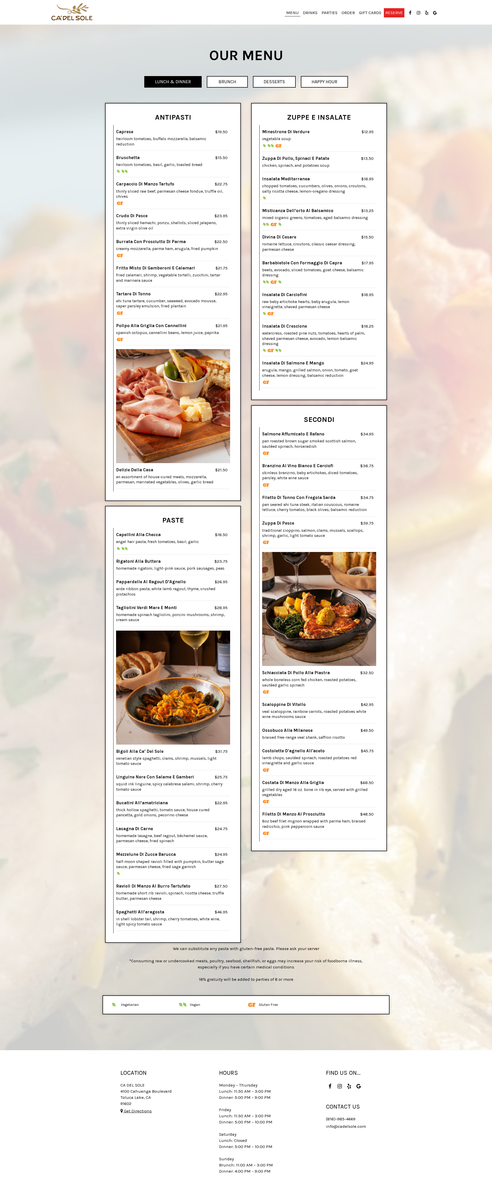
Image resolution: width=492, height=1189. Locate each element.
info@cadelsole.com (346, 1126)
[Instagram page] (418, 13)
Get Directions (137, 1111)
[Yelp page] (427, 13)
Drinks (310, 12)
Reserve (394, 12)
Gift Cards (370, 12)
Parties (329, 12)
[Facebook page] (410, 13)
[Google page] (435, 13)
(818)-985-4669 (340, 1119)
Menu (292, 12)
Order (348, 12)
